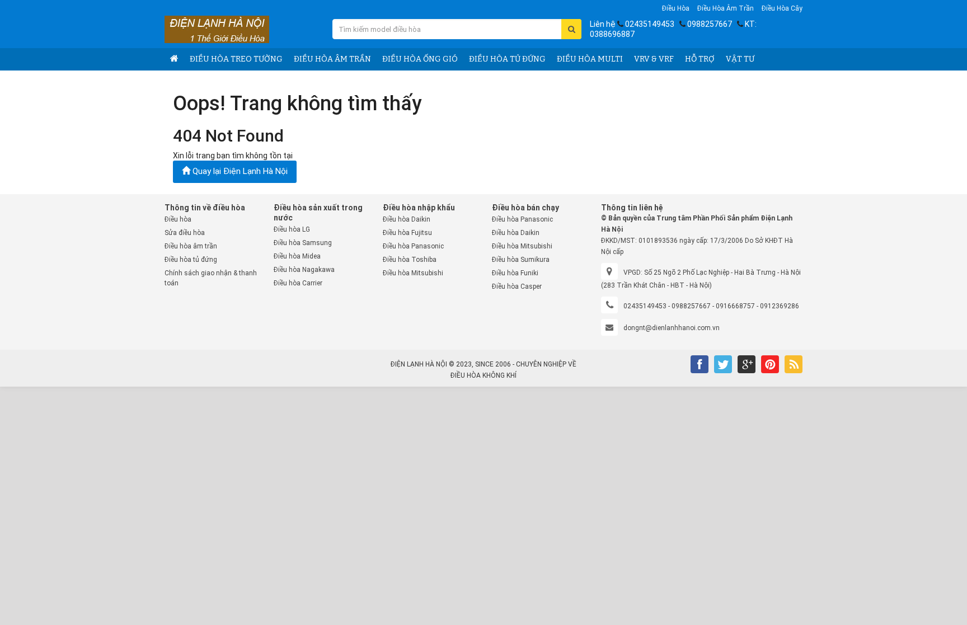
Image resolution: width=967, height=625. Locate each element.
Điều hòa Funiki (515, 273)
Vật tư (740, 59)
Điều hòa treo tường (236, 59)
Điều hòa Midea (297, 256)
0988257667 (709, 24)
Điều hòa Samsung (303, 243)
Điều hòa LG (292, 229)
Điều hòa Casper (517, 286)
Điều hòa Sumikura (521, 260)
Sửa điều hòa (185, 233)
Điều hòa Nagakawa (304, 270)
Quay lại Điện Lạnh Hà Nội (239, 171)
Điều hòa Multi (590, 59)
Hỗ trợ (700, 59)
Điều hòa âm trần (725, 8)
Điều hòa (675, 8)
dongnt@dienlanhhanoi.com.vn (671, 328)
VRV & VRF (654, 59)
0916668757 (735, 306)
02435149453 (649, 24)
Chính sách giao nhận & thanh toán (211, 278)
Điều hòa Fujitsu (407, 233)
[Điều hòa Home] (174, 59)
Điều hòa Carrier (298, 283)
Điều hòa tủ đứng (507, 59)
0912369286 (779, 306)
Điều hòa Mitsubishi (413, 273)
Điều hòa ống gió (420, 59)
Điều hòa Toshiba (409, 260)
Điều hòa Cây (782, 8)
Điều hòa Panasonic (413, 246)
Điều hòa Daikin (406, 219)
